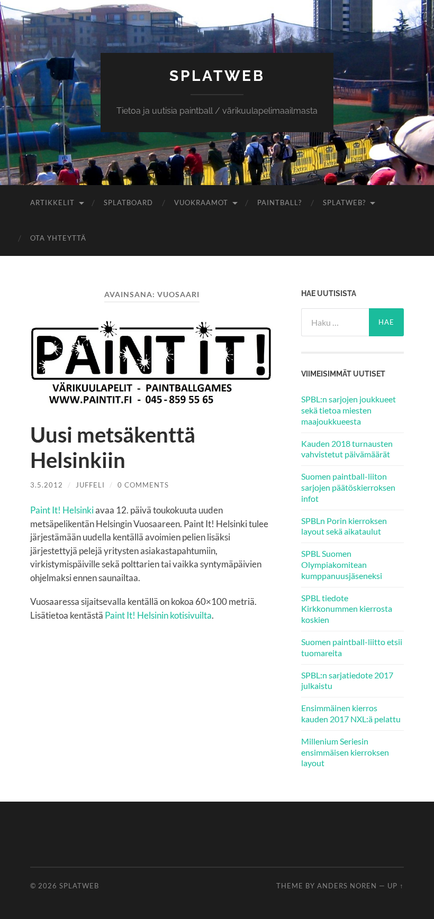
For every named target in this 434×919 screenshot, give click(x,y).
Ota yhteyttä (58, 238)
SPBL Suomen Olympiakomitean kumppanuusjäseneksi (341, 564)
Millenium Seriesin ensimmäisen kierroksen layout (345, 752)
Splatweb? (344, 202)
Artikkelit (52, 202)
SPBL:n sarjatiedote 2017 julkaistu (347, 680)
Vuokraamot (201, 202)
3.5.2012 (46, 485)
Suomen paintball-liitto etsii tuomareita (351, 647)
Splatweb (217, 76)
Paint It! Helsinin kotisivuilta (158, 615)
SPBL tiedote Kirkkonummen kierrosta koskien (346, 609)
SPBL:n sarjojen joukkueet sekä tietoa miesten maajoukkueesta (348, 410)
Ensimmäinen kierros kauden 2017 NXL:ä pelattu (351, 713)
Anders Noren (347, 885)
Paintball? (279, 202)
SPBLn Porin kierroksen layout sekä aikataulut (344, 526)
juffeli (90, 485)
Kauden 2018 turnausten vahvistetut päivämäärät (347, 449)
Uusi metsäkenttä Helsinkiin (112, 447)
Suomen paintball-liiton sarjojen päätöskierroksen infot (348, 487)
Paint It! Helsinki (62, 510)
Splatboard (128, 202)
